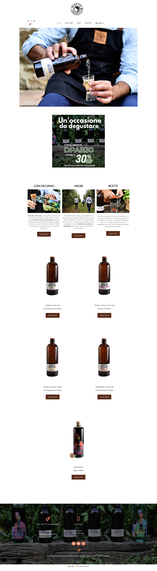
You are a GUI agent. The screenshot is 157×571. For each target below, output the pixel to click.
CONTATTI (88, 23)
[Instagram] (31, 21)
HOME (59, 23)
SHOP (79, 23)
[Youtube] (34, 21)
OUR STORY (69, 23)
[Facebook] (28, 21)
